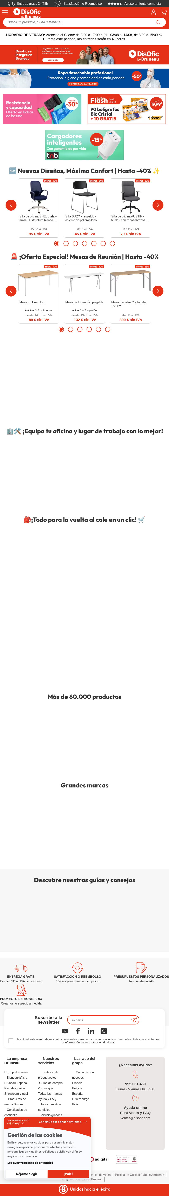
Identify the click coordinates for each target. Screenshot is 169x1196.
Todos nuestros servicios (49, 1107)
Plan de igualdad (15, 1088)
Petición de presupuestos (48, 1074)
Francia (77, 1083)
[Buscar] (158, 22)
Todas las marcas (50, 1093)
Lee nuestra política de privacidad (30, 1162)
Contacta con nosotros (83, 1074)
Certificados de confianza (15, 1112)
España (77, 1093)
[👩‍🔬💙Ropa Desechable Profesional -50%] (84, 78)
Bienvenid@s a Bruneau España (15, 1080)
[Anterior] (11, 205)
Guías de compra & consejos (50, 1085)
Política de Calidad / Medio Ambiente (139, 1174)
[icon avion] (134, 1019)
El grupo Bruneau (16, 1072)
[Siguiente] (158, 205)
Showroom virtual (16, 1093)
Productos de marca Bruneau (15, 1101)
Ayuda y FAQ (47, 1099)
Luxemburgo (80, 1099)
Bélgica (77, 1088)
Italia (75, 1104)
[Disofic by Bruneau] (84, 54)
